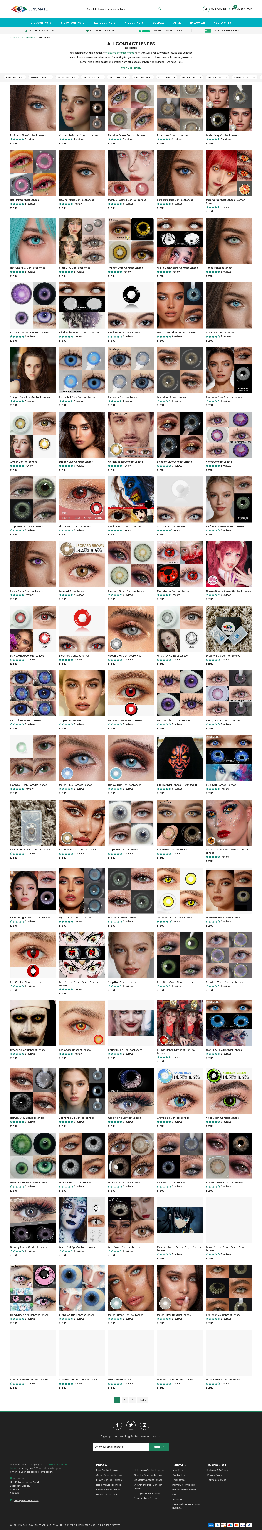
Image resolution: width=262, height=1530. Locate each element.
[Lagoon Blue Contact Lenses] (82, 435)
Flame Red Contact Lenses (75, 528)
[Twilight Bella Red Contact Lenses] (33, 370)
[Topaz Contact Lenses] (229, 241)
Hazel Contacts (104, 22)
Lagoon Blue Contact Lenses (76, 463)
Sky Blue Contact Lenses (220, 334)
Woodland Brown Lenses (171, 399)
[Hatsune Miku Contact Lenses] (33, 241)
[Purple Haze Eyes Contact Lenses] (33, 305)
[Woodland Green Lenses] (131, 891)
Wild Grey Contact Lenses (172, 657)
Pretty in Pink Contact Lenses (223, 722)
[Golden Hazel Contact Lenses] (131, 435)
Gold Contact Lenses (108, 1494)
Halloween (197, 22)
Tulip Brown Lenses (71, 722)
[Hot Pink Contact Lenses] (33, 173)
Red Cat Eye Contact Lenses (27, 984)
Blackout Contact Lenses (148, 1479)
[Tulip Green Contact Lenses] (33, 499)
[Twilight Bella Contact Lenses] (131, 241)
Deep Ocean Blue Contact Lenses (176, 334)
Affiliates (177, 1499)
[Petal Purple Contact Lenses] (180, 693)
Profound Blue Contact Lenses (28, 137)
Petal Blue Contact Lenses (25, 722)
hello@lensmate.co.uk (26, 1500)
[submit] (159, 9)
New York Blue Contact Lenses (76, 202)
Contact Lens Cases (145, 1498)
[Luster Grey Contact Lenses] (229, 108)
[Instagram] (144, 1425)
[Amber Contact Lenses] (33, 435)
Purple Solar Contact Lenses (26, 593)
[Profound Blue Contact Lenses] (33, 108)
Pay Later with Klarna (184, 1489)
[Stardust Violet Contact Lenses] (229, 955)
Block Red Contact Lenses (74, 657)
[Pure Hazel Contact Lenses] (180, 108)
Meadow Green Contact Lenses (126, 137)
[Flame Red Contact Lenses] (82, 499)
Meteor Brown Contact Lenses (223, 1381)
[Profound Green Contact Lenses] (229, 499)
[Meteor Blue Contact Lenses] (82, 758)
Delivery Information (183, 1484)
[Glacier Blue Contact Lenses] (131, 758)
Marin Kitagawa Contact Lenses (127, 202)
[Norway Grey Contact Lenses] (33, 1091)
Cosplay (158, 22)
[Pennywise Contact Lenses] (82, 1023)
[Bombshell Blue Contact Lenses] (82, 370)
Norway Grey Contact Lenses (27, 1119)
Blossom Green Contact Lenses (126, 593)
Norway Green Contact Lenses (175, 1381)
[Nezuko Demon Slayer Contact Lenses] (229, 564)
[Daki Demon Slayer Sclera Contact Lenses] (82, 955)
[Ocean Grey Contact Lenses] (131, 629)
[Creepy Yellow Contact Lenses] (33, 1023)
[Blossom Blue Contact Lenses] (180, 435)
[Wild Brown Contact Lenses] (131, 1220)
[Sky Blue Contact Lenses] (229, 305)
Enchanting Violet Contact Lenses (30, 919)
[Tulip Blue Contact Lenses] (131, 955)
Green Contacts (93, 77)
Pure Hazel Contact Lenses (172, 137)
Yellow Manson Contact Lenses (175, 919)
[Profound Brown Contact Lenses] (33, 1353)
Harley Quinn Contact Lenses (125, 1052)
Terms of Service (216, 1479)
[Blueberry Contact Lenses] (131, 370)
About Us (177, 1470)
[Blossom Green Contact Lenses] (131, 564)
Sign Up (159, 1447)
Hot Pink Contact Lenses (24, 202)
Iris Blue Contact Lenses (171, 1184)
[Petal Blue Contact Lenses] (33, 693)
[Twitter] (131, 1425)
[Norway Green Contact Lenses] (180, 1353)
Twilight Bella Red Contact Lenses (30, 399)
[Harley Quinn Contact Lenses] (131, 1023)
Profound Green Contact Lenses (225, 528)
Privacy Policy (214, 1475)
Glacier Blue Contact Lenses (124, 787)
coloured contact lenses (120, 52)
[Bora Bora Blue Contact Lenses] (180, 173)
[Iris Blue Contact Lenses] (180, 1156)
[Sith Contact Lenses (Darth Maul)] (180, 758)
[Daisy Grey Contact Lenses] (82, 1156)
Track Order (178, 1479)
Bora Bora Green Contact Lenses (176, 984)
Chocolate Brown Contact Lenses (79, 137)
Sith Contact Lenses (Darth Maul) (177, 787)
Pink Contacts (143, 77)
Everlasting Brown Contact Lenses (30, 851)
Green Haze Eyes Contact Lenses (29, 1184)
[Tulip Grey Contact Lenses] (131, 823)
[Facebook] (117, 1425)
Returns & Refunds (217, 1470)
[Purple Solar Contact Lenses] (33, 564)
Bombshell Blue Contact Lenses (77, 399)
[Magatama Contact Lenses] (180, 564)
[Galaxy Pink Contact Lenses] (131, 1091)
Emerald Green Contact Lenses (28, 787)
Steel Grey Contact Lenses (74, 269)
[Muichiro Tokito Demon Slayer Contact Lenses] (180, 1220)
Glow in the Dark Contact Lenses (148, 1486)
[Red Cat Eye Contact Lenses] (33, 955)
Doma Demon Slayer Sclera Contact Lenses (227, 1251)
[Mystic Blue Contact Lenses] (82, 891)
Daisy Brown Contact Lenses (125, 1184)
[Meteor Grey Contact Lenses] (180, 1288)
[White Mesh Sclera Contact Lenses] (180, 241)
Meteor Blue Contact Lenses (75, 787)
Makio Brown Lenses (120, 1381)
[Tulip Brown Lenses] (82, 693)
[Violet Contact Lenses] (229, 435)
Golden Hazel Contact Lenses (125, 463)
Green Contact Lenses (109, 1475)
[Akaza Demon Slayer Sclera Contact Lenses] (229, 823)
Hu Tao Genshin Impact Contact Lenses (176, 1053)
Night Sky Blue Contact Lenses (224, 1052)
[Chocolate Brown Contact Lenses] (82, 108)
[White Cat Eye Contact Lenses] (82, 1220)
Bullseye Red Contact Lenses (27, 657)
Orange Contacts (244, 77)
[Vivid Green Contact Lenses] (229, 1091)
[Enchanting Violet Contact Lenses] (33, 891)
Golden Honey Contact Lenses (224, 919)
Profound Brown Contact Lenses (29, 1381)
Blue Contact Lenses (108, 1470)
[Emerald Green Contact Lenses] (33, 758)
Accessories (222, 22)
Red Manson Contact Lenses (125, 722)
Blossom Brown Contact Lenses (224, 1184)
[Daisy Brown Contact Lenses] (131, 1156)
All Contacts (134, 22)
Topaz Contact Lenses (219, 269)
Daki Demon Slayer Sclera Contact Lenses (79, 986)
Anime (177, 22)
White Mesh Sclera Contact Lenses (177, 269)
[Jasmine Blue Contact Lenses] (82, 1091)
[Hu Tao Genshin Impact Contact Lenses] (180, 1023)
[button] (239, 9)
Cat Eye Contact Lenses (147, 1493)
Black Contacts (191, 77)
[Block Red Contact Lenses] (82, 629)
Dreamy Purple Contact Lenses (28, 1249)
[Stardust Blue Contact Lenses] (82, 1288)
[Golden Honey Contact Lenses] (229, 891)
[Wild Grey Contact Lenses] (180, 629)
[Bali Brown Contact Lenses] (180, 823)
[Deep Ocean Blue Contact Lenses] (180, 305)
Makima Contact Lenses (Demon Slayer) (225, 203)
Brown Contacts (72, 22)
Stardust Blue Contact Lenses (76, 1317)
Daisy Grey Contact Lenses (75, 1184)
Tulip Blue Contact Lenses (123, 984)
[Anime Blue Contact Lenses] (180, 1091)
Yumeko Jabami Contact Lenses (78, 1381)
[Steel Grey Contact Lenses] (82, 241)
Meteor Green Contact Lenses (125, 1317)
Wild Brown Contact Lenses (124, 1249)
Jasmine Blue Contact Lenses (76, 1119)
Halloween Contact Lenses (149, 1470)
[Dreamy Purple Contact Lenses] (33, 1220)
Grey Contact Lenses (108, 1489)
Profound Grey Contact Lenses (224, 399)
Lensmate (29, 9)
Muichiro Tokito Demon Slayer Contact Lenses (180, 1251)
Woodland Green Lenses (122, 919)
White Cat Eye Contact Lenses (77, 1249)
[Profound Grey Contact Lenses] (229, 370)
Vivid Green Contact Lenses (222, 1119)
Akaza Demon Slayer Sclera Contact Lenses (227, 853)
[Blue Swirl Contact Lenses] (229, 758)
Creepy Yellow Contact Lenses (28, 1052)
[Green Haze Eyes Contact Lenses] (33, 1156)
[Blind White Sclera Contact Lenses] (82, 305)
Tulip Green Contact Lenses (26, 528)
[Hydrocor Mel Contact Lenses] (229, 1288)
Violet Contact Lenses (219, 463)
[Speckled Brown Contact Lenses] (82, 823)
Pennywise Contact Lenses (75, 1052)
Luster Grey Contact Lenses (222, 137)
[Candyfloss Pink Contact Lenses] (33, 1288)
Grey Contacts (119, 77)
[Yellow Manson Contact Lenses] (180, 891)
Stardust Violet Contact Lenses (224, 984)
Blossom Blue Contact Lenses (174, 463)
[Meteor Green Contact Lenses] (131, 1288)
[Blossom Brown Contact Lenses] (229, 1156)
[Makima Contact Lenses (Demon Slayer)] (229, 173)
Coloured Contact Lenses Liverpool (187, 1506)
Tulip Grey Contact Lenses (123, 851)
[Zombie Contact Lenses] (180, 499)
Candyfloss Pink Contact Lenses (29, 1317)
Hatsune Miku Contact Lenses (27, 269)
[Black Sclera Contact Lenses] (131, 499)
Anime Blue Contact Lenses (173, 1119)
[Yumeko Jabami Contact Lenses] (82, 1353)
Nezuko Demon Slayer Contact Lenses (228, 593)
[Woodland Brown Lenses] (180, 370)
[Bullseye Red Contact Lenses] (33, 629)
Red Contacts (166, 77)
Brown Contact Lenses (109, 1479)
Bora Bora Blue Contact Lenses (175, 202)
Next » (142, 1400)
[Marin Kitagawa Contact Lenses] (131, 173)
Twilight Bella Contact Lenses (125, 269)
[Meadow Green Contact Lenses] (131, 108)
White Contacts (217, 77)
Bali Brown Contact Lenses (172, 851)
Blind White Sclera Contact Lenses (79, 334)
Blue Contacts (41, 22)
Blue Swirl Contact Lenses (221, 787)
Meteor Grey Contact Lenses (174, 1317)
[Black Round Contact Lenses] (131, 305)
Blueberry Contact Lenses (123, 399)
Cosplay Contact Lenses (148, 1475)
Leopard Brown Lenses (72, 593)
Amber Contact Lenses (23, 463)
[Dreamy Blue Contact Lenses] (229, 629)
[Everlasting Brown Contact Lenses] (33, 823)
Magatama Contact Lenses (173, 593)
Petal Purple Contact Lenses (173, 722)
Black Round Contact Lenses (125, 334)
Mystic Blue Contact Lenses (75, 919)
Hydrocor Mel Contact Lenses (223, 1317)
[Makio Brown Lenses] (131, 1353)
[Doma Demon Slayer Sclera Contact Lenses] (229, 1220)
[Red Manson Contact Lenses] (131, 693)
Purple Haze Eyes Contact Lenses (29, 334)
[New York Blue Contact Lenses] (82, 173)
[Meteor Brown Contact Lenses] (229, 1353)
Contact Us (178, 1475)
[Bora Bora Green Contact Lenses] (180, 955)
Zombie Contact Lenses (171, 528)
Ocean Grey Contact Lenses (124, 657)
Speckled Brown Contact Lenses (78, 851)
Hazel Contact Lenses (108, 1484)
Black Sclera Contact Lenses (124, 528)
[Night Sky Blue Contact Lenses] (229, 1023)
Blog (174, 1494)
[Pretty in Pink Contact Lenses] (229, 693)
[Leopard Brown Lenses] (82, 564)
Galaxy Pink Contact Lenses (124, 1119)
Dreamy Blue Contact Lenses (223, 657)
